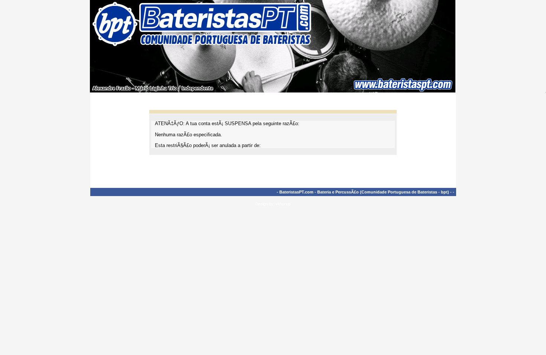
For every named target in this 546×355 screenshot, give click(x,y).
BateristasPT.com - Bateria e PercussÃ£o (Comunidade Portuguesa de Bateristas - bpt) (364, 192)
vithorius (283, 204)
